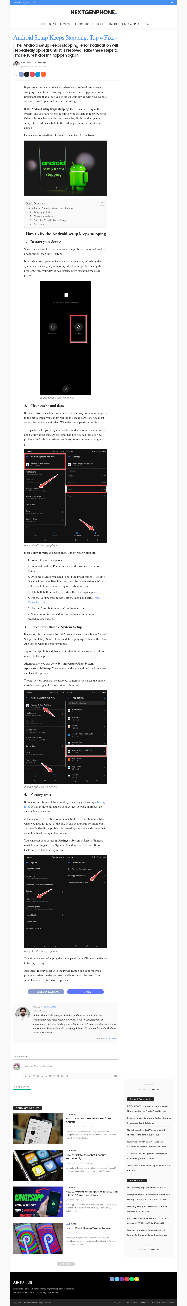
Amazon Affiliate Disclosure (163, 1302)
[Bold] (26, 1076)
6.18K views (88, 1126)
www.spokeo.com (149, 1089)
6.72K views (88, 1163)
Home (41, 23)
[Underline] (34, 1076)
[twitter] (157, 2)
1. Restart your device (41, 212)
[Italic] (30, 1076)
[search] (147, 24)
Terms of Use (132, 1302)
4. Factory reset (38, 224)
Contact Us (144, 1302)
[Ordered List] (42, 1076)
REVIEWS (65, 23)
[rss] (172, 2)
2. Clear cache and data (41, 216)
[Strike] (38, 1076)
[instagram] (160, 2)
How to (73, 1114)
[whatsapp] (168, 2)
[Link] (58, 1076)
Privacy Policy (118, 1302)
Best (100, 23)
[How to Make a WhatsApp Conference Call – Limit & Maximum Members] (38, 1202)
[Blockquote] (50, 1076)
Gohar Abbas (26, 62)
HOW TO (112, 23)
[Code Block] (54, 1076)
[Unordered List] (46, 1076)
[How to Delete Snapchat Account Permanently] (38, 1165)
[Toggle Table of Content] (101, 203)
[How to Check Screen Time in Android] (38, 1238)
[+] (66, 1075)
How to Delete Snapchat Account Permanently (86, 1156)
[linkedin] (46, 1038)
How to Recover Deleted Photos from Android (88, 1120)
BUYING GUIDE (84, 23)
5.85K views (88, 1233)
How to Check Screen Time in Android (88, 1228)
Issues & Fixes (130, 23)
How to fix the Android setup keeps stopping (49, 208)
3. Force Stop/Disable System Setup (48, 220)
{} (62, 1075)
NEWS (52, 23)
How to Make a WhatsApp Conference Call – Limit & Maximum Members (91, 1193)
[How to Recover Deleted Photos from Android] (38, 1128)
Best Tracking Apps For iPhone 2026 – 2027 (147, 1187)
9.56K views (88, 1200)
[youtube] (164, 2)
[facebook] (153, 2)
